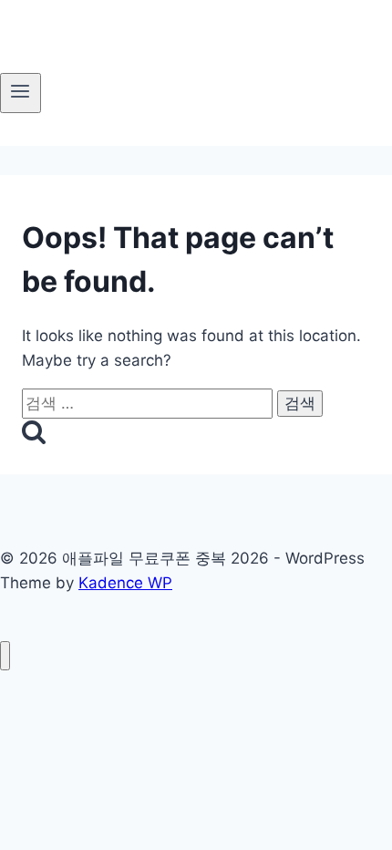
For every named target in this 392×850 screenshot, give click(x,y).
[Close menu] (5, 656)
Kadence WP (125, 583)
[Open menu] (20, 93)
